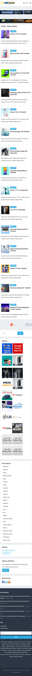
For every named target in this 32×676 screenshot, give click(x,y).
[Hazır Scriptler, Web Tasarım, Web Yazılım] (16, 22)
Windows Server (8, 534)
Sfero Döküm (15, 654)
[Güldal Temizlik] (17, 411)
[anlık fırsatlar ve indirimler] (7, 388)
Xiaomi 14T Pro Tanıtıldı (18, 34)
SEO (4, 521)
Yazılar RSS (3, 626)
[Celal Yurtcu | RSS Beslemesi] (9, 583)
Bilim (4, 479)
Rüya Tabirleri (25, 652)
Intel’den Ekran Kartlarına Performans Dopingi (12, 606)
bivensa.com (23, 642)
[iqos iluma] (18, 365)
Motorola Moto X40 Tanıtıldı (19, 53)
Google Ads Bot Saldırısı (24, 646)
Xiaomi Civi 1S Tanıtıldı (18, 112)
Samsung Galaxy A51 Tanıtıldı (20, 288)
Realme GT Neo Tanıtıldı (18, 268)
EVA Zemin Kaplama (17, 650)
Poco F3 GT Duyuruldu (17, 210)
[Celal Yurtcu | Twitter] (6, 583)
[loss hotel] (17, 433)
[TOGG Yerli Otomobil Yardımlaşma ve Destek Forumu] (7, 399)
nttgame (29, 642)
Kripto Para (6, 497)
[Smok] (18, 377)
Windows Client (7, 531)
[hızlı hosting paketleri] (16, 14)
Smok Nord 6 (28, 654)
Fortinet (5, 482)
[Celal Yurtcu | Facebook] (3, 583)
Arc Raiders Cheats (11, 652)
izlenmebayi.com (7, 552)
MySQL (5, 500)
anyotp (28, 644)
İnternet (5, 494)
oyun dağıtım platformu (8, 550)
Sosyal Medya (7, 525)
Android (5, 469)
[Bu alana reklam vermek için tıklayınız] (7, 444)
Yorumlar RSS (4, 628)
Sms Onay (21, 654)
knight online (18, 644)
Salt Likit (11, 656)
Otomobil (5, 506)
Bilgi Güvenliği (7, 476)
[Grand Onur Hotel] (7, 422)
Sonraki (28, 324)
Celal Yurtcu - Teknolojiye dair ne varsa (15, 670)
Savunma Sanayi (7, 518)
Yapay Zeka (6, 540)
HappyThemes (16, 672)
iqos (17, 646)
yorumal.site (16, 642)
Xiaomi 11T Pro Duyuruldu (19, 190)
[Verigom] (17, 399)
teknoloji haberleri (18, 656)
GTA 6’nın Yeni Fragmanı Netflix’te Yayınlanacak (12, 616)
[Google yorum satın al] (18, 353)
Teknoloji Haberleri (10, 646)
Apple (4, 473)
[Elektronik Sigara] (7, 377)
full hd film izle (6, 554)
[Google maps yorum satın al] (7, 353)
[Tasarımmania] (7, 433)
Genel (4, 485)
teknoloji (19, 648)
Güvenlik (5, 488)
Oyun (4, 509)
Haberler (13, 31)
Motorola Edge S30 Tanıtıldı (19, 131)
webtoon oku (8, 654)
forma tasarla (4, 642)
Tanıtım (5, 528)
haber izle (18, 652)
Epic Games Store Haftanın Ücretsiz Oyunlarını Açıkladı (14, 601)
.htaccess (6, 466)
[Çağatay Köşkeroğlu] (17, 422)
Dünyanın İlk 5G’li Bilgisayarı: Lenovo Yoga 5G (20, 308)
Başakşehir (10, 642)
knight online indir (5, 644)
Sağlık (5, 515)
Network (5, 503)
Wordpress (6, 537)
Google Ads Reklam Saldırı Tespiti (8, 648)
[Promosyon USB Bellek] (7, 411)
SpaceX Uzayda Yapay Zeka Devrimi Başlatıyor (12, 611)
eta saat (2, 654)
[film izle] (7, 365)
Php (4, 512)
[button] (25, 3)
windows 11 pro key (7, 650)
